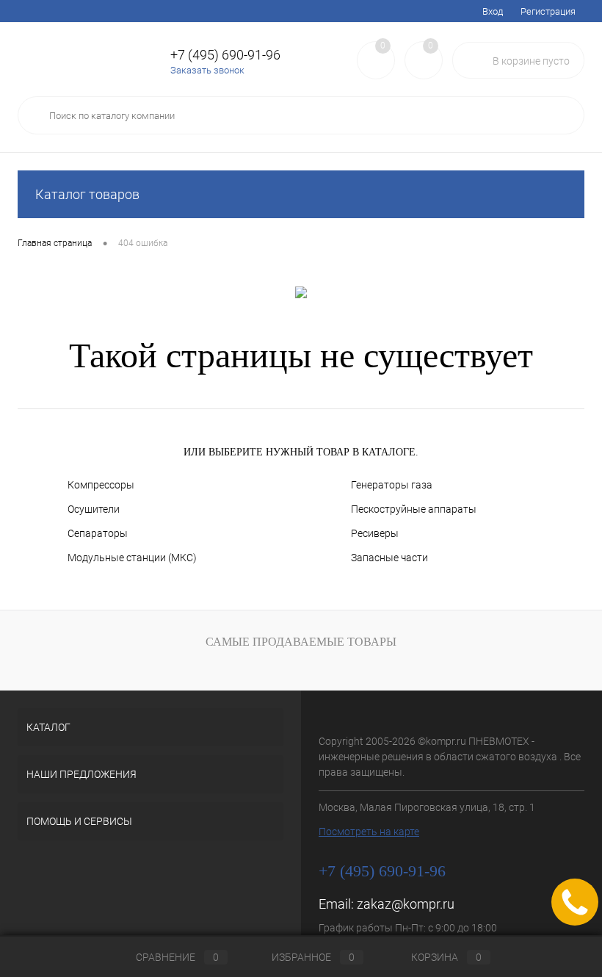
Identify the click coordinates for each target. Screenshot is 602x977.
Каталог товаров (87, 194)
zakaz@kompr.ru (405, 904)
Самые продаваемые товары (301, 641)
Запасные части (389, 557)
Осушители (94, 509)
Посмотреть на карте (369, 831)
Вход (492, 11)
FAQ (172, 11)
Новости (215, 11)
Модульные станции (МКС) (132, 557)
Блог (260, 11)
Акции (77, 11)
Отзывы (371, 11)
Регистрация (548, 11)
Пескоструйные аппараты (413, 509)
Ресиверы (375, 533)
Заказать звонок (207, 70)
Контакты (425, 11)
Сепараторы (98, 533)
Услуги (32, 11)
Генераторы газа (391, 485)
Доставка (126, 11)
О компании (312, 11)
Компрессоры (101, 485)
